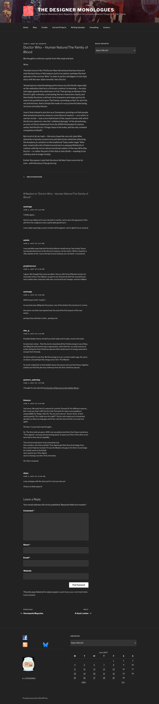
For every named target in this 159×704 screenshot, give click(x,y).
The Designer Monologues (76, 10)
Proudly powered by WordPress (35, 698)
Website (27, 571)
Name (26, 545)
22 (114, 673)
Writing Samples (78, 27)
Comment (28, 511)
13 (94, 669)
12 (84, 669)
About (25, 27)
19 (84, 673)
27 (94, 678)
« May (83, 682)
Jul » (123, 682)
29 (114, 678)
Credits (44, 27)
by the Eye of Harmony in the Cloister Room (62, 388)
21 (104, 673)
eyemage (27, 206)
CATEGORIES (30, 678)
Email (26, 558)
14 (104, 669)
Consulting (94, 27)
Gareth (42, 44)
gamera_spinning (31, 380)
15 (114, 669)
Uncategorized (34, 177)
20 (94, 673)
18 (75, 673)
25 (75, 678)
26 (84, 678)
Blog (35, 27)
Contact (106, 27)
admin (26, 240)
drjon (25, 473)
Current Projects (59, 27)
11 (75, 669)
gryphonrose (29, 266)
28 (104, 678)
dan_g (26, 330)
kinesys (27, 400)
